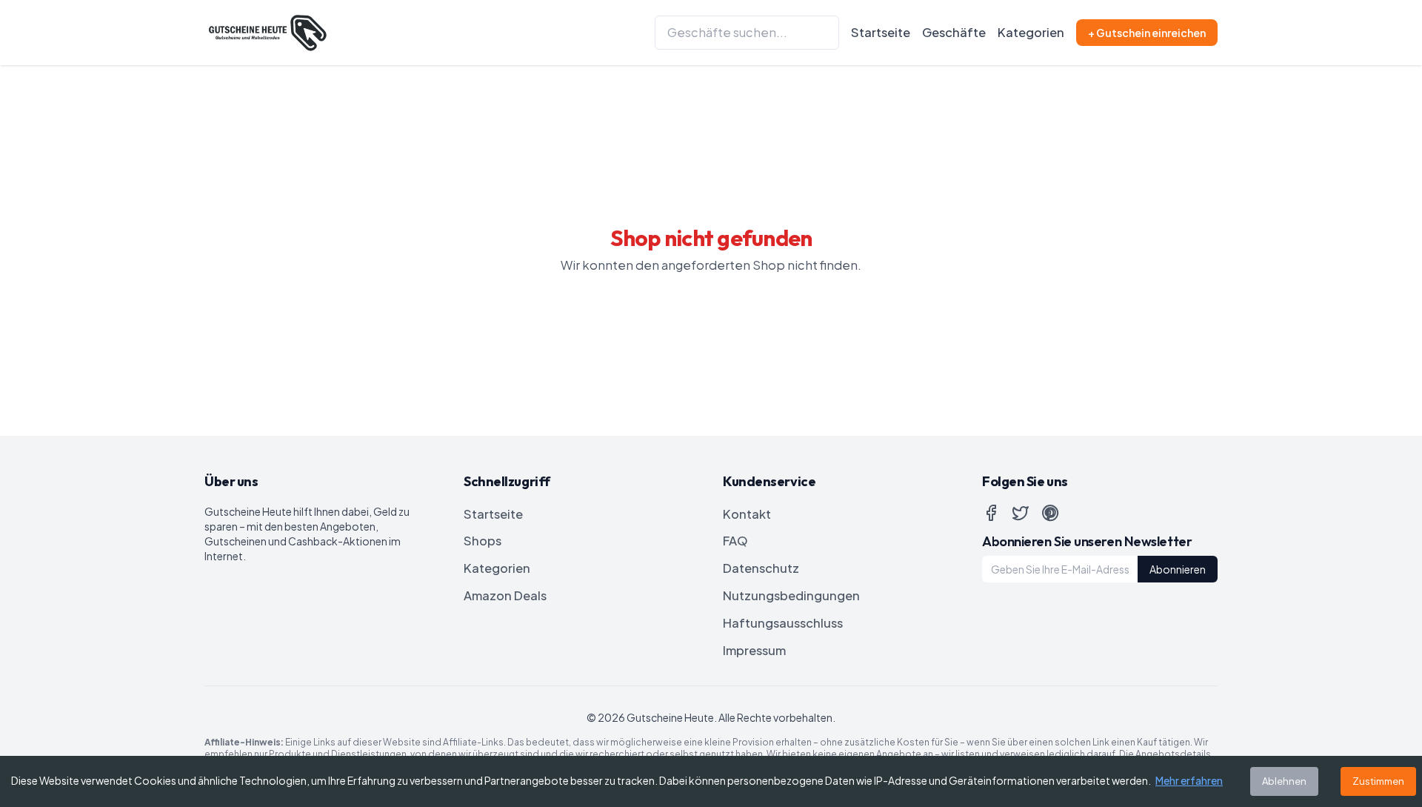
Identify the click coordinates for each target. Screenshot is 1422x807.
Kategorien (1031, 32)
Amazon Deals (505, 595)
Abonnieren (1177, 569)
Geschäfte (954, 32)
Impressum (754, 650)
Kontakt (747, 514)
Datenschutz (761, 568)
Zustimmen (1378, 781)
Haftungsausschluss (783, 623)
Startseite (880, 32)
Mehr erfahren (1189, 780)
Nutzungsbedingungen (791, 595)
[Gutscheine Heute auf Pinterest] (1050, 513)
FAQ (735, 540)
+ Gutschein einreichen (1147, 32)
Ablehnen (1284, 781)
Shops (482, 540)
